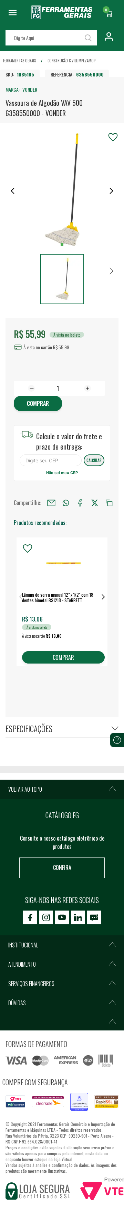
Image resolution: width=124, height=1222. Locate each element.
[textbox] (51, 37)
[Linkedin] (78, 917)
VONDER (29, 89)
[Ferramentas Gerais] (62, 17)
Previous (20, 596)
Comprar (38, 403)
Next (103, 596)
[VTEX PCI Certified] (15, 1100)
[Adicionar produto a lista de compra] (112, 137)
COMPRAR (63, 657)
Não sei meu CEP (62, 472)
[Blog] (94, 917)
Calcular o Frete (51, 460)
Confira (62, 867)
